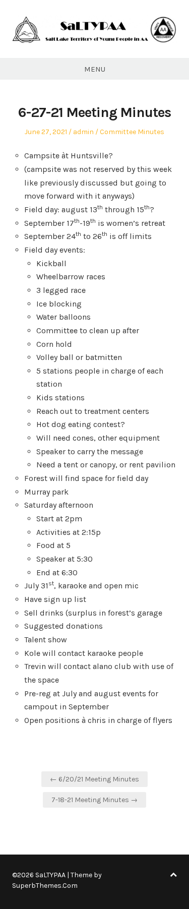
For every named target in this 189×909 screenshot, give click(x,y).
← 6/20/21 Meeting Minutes (94, 779)
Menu (94, 69)
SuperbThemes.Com (45, 885)
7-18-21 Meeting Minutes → (94, 800)
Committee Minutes (132, 132)
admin (83, 132)
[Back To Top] (173, 875)
